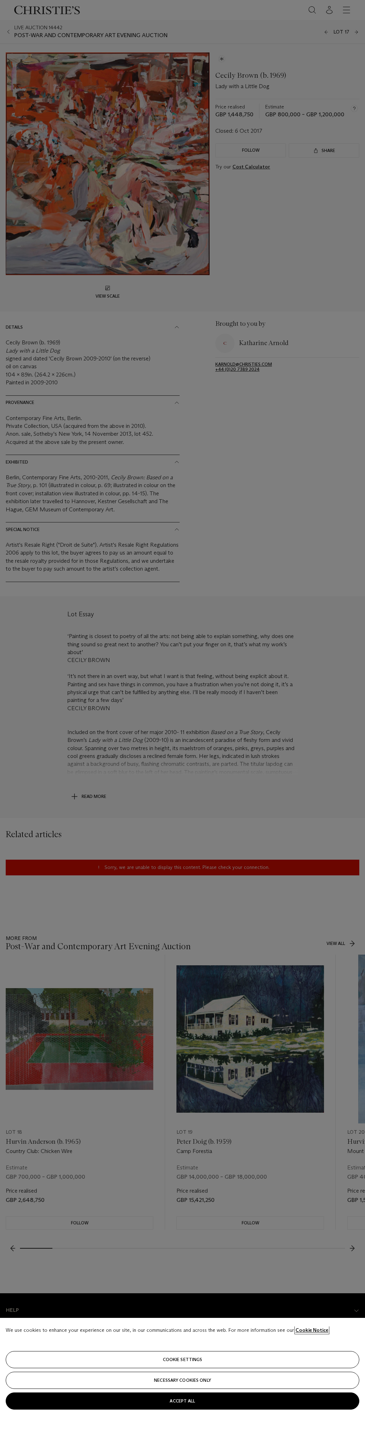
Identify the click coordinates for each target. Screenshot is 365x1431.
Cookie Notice (311, 1330)
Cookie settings (182, 1359)
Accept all (182, 1401)
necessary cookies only (182, 1380)
